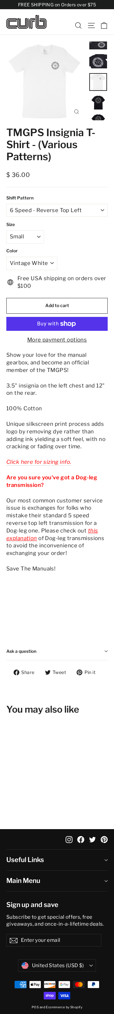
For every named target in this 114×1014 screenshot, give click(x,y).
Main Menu (23, 881)
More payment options (57, 340)
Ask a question (21, 651)
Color (12, 250)
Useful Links (25, 860)
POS (35, 1007)
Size (10, 224)
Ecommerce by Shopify (64, 1007)
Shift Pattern (20, 197)
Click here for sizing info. (38, 462)
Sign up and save (32, 905)
